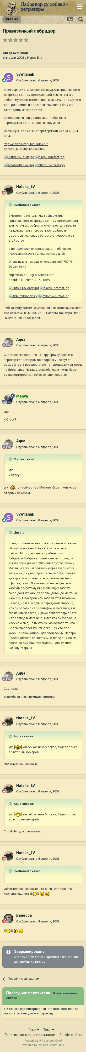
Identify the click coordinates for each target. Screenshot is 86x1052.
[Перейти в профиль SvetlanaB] (8, 77)
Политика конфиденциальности (30, 1035)
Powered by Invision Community (43, 1045)
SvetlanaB (20, 53)
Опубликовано (37, 80)
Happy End (34, 57)
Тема (47, 1030)
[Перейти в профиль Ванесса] (8, 918)
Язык (33, 1030)
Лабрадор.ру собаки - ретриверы (44, 6)
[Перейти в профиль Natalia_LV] (8, 190)
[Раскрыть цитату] (11, 205)
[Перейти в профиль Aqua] (8, 342)
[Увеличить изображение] (13, 487)
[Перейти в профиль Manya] (8, 399)
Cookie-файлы (70, 1035)
